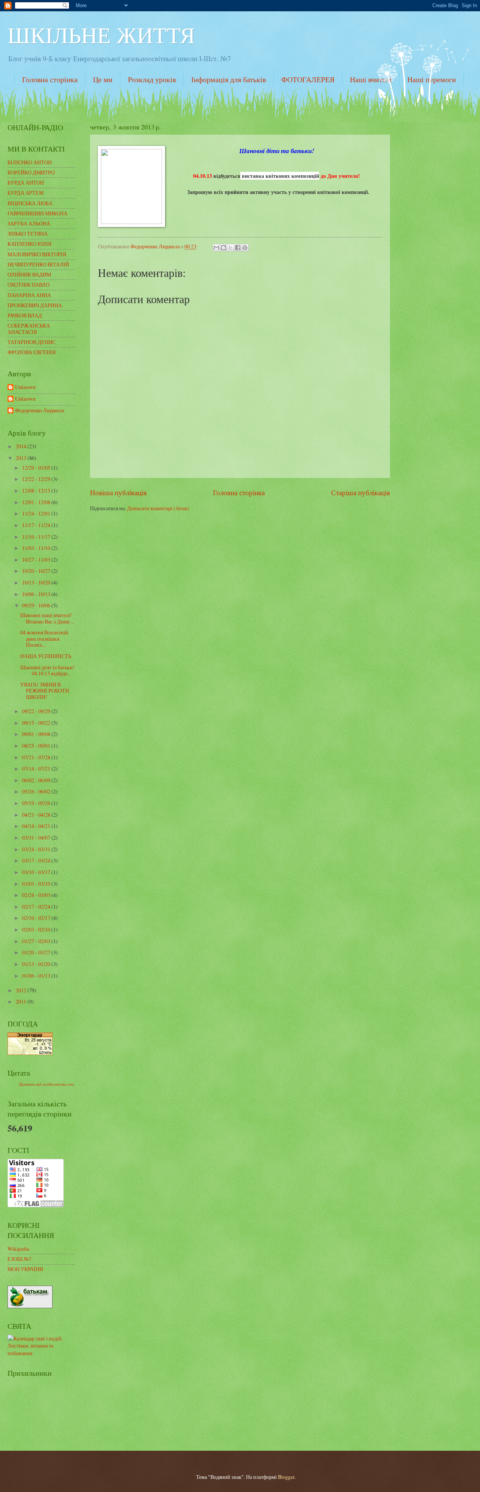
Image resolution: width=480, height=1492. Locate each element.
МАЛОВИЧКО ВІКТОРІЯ (37, 254)
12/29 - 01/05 (36, 467)
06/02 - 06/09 (36, 780)
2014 (21, 446)
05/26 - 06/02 (36, 791)
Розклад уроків (152, 79)
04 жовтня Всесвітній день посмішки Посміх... (44, 638)
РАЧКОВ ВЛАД (25, 315)
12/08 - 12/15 (36, 490)
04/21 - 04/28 (36, 814)
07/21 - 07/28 (36, 757)
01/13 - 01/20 (36, 964)
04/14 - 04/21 (36, 825)
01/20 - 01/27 (36, 952)
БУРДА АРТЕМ (26, 192)
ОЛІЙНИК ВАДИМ (29, 274)
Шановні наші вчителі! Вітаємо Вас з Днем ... (47, 618)
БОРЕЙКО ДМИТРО (31, 172)
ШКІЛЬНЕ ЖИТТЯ (101, 35)
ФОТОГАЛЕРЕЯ (307, 79)
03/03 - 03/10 (36, 883)
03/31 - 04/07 (36, 837)
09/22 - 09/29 (36, 711)
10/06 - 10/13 (36, 594)
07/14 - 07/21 (36, 768)
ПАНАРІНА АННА (29, 295)
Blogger (286, 1476)
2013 (21, 457)
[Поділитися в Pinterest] (245, 247)
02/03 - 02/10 (36, 929)
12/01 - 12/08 (36, 502)
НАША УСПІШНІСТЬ (45, 656)
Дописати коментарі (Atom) (158, 508)
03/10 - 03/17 (36, 872)
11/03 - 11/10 (36, 547)
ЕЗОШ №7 (20, 1258)
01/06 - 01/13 (36, 975)
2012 (21, 990)
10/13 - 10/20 (36, 582)
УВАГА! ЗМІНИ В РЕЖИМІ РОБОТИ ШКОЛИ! (44, 690)
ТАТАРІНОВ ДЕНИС (32, 342)
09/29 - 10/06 (36, 605)
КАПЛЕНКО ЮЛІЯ (29, 243)
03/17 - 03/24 (36, 860)
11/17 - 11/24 (36, 525)
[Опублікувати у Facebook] (238, 247)
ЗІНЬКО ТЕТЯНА (28, 233)
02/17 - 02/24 (36, 906)
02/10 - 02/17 (36, 917)
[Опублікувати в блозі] (223, 247)
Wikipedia (18, 1248)
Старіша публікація (360, 492)
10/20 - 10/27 (36, 570)
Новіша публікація (118, 492)
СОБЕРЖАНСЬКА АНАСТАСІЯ (29, 328)
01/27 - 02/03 (36, 941)
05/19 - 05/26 (36, 803)
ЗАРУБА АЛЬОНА (29, 223)
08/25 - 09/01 (36, 745)
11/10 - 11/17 (36, 536)
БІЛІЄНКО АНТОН (30, 162)
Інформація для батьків (228, 79)
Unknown (25, 387)
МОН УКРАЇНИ (25, 1269)
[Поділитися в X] (230, 247)
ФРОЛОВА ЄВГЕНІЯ (32, 352)
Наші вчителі (371, 79)
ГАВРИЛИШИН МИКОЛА (38, 213)
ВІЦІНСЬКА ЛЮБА (30, 203)
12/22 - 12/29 (36, 478)
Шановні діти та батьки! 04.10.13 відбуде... (47, 670)
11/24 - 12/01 (36, 513)
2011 (21, 1001)
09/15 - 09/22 (36, 722)
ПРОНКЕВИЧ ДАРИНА (35, 305)
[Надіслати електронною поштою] (216, 247)
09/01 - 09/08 (36, 734)
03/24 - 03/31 (36, 849)
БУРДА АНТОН (26, 182)
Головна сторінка (50, 79)
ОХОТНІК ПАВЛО (29, 284)
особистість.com (58, 1084)
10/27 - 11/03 (36, 559)
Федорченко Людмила (39, 410)
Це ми (102, 79)
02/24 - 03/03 (36, 895)
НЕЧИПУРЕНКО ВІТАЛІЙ (38, 264)
